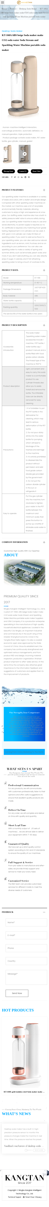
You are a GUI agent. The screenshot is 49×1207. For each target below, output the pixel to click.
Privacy (38, 1197)
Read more (39, 1150)
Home (4, 9)
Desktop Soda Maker (28, 9)
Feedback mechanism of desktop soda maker (25, 1146)
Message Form (8, 171)
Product (13, 9)
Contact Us (23, 171)
